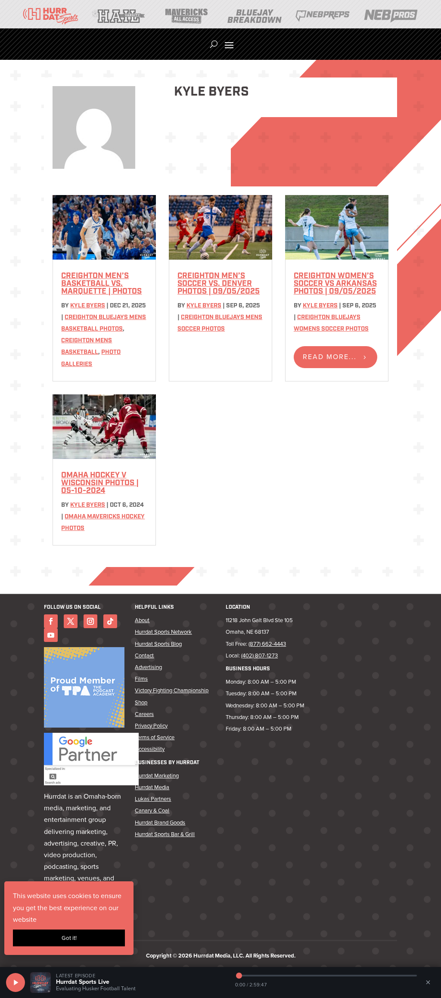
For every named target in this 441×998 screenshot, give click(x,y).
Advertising (148, 667)
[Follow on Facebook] (51, 621)
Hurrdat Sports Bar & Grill (165, 834)
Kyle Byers (87, 306)
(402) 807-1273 (259, 655)
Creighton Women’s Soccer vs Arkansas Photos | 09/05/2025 (335, 284)
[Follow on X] (71, 621)
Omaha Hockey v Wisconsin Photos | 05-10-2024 (100, 483)
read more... (330, 357)
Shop (141, 702)
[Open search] (213, 44)
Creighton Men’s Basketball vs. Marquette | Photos (101, 284)
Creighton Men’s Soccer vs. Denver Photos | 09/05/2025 (218, 284)
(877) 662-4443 (267, 644)
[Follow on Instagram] (90, 621)
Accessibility (150, 749)
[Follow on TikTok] (110, 621)
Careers (144, 714)
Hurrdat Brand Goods (160, 822)
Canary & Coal (152, 810)
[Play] (15, 982)
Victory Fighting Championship (171, 690)
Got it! (69, 938)
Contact (144, 655)
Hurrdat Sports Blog (158, 644)
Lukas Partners (153, 799)
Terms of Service (154, 737)
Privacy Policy (151, 726)
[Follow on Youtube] (51, 635)
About (142, 620)
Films (141, 679)
